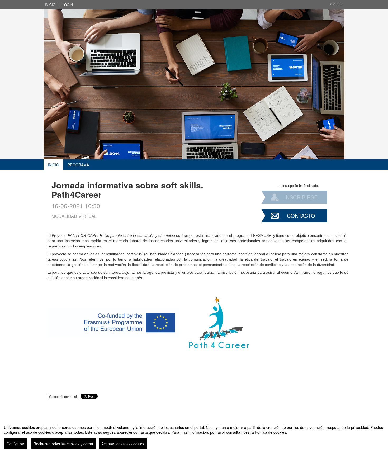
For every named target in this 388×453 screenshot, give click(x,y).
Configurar (15, 443)
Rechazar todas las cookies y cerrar (63, 443)
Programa (78, 164)
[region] (194, 435)
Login (68, 4)
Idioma (335, 3)
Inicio (50, 4)
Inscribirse (301, 197)
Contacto (301, 215)
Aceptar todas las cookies (122, 443)
